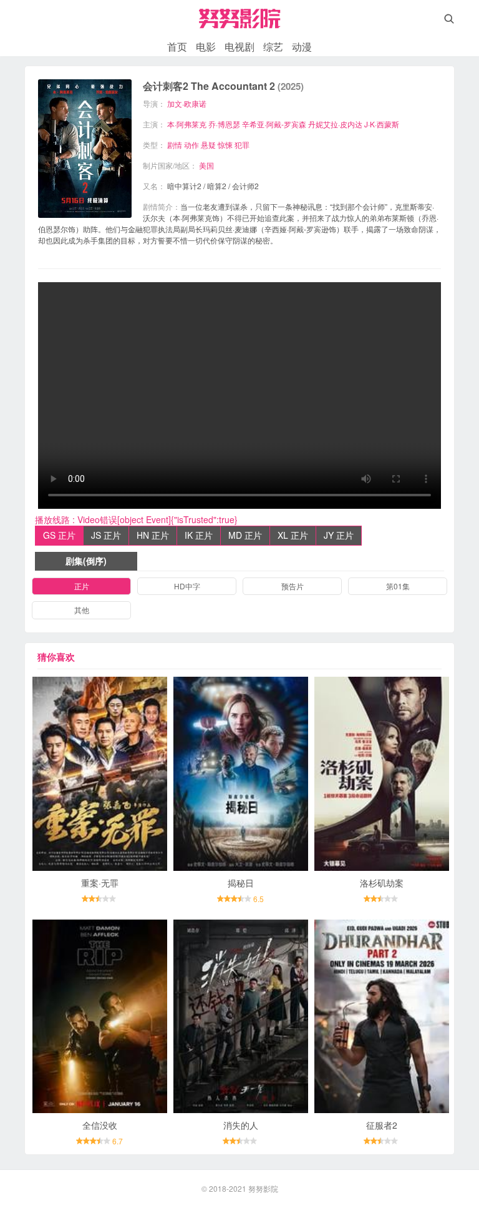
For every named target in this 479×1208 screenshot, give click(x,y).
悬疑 (208, 144)
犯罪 (242, 144)
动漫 (302, 46)
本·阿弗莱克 (186, 124)
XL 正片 (293, 535)
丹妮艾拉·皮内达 (335, 124)
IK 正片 (199, 535)
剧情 (174, 144)
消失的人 (240, 1125)
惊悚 (225, 144)
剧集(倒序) (86, 560)
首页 (177, 46)
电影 (206, 46)
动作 (191, 144)
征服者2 (381, 1125)
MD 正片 (245, 535)
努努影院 (263, 1188)
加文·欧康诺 (186, 103)
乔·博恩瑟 (224, 124)
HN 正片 (153, 535)
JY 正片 (339, 535)
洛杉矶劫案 (382, 883)
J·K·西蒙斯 (381, 124)
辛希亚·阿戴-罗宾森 (274, 124)
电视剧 (239, 46)
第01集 (398, 586)
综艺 (273, 46)
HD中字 (187, 586)
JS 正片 (106, 535)
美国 (206, 165)
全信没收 (99, 1125)
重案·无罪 (100, 883)
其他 (81, 609)
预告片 (292, 586)
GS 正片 (59, 535)
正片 (81, 586)
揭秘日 (241, 883)
